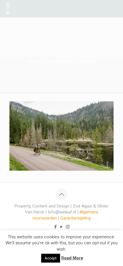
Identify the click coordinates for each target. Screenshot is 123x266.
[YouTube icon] (61, 226)
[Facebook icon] (55, 226)
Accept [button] (51, 258)
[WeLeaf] (7, 8)
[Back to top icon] (61, 194)
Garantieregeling (75, 218)
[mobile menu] (115, 8)
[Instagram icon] (68, 226)
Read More (72, 258)
